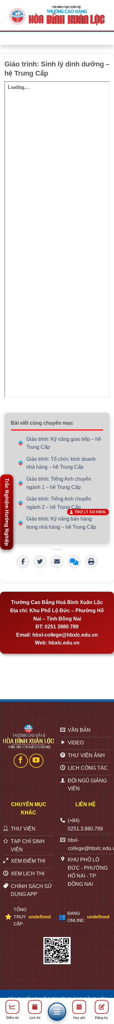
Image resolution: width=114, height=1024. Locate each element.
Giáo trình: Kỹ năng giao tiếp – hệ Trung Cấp (63, 443)
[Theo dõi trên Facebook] (21, 761)
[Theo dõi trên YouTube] (36, 761)
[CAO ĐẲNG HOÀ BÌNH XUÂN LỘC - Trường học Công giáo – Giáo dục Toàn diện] (57, 15)
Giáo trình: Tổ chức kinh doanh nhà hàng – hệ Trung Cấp (61, 463)
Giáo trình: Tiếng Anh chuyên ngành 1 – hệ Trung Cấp (58, 483)
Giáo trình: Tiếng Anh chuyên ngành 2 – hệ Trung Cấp (58, 503)
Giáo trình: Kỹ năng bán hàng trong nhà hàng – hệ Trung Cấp (61, 523)
